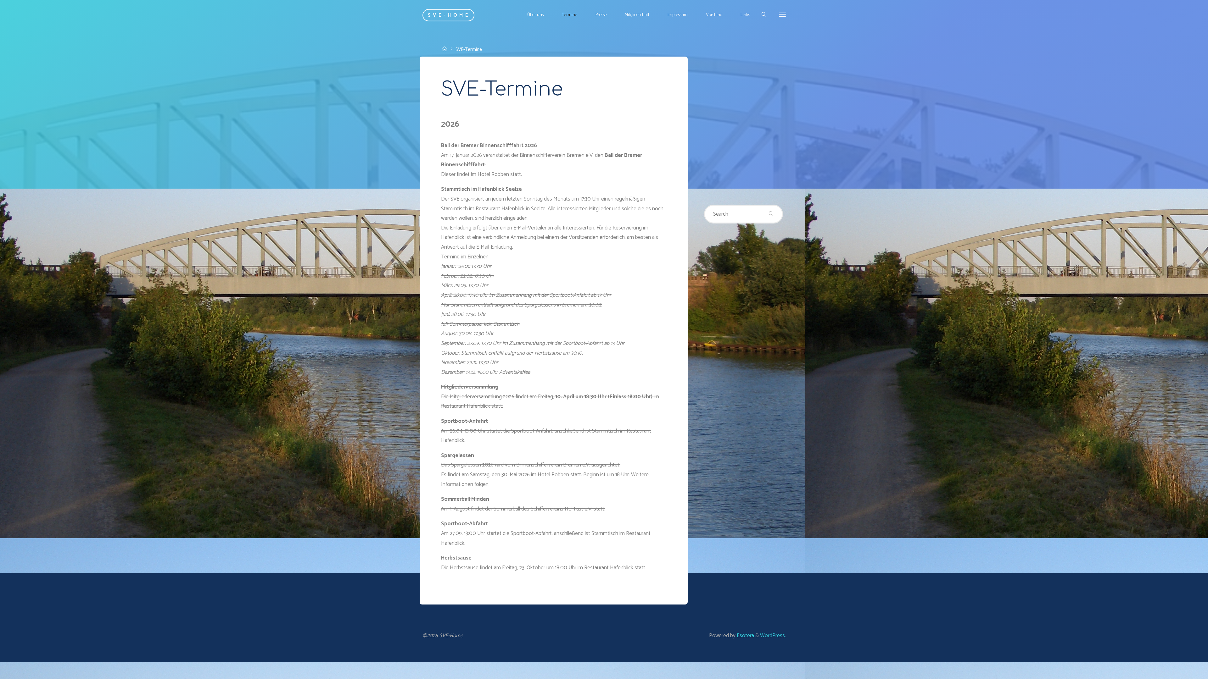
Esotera (744, 635)
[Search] (763, 15)
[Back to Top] (1183, 670)
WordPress (772, 635)
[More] (782, 15)
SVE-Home (449, 15)
